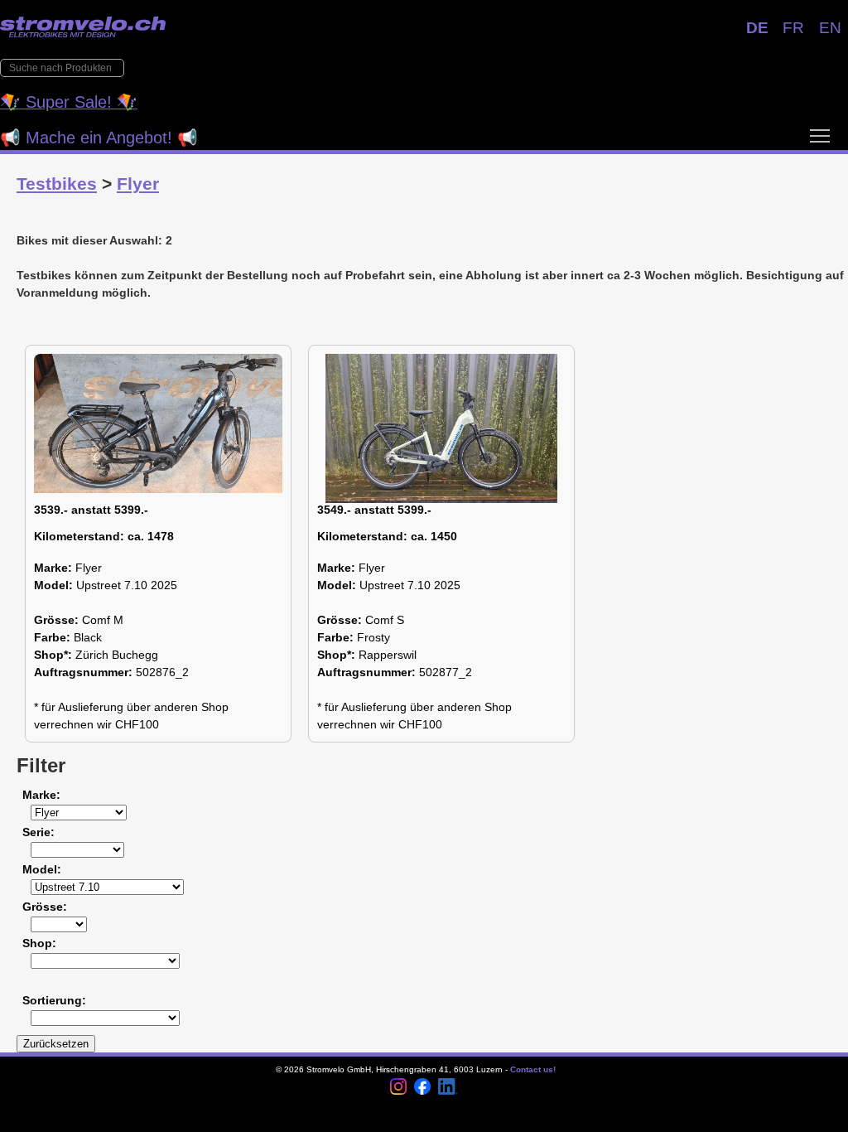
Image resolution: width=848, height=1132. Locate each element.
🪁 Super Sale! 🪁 (68, 102)
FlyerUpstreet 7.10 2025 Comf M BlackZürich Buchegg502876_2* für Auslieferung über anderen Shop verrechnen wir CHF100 (131, 617)
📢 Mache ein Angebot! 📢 (99, 137)
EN (830, 27)
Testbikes (57, 183)
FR (793, 27)
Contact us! (533, 1069)
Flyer (138, 183)
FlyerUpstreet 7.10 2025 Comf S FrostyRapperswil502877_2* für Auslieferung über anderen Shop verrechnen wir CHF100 (414, 617)
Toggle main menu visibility (819, 135)
